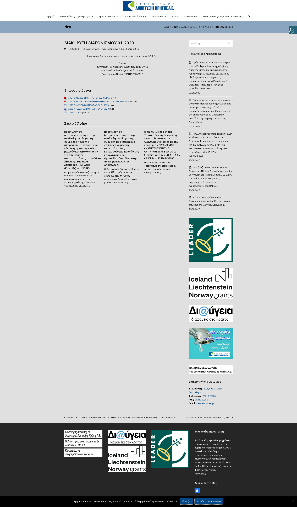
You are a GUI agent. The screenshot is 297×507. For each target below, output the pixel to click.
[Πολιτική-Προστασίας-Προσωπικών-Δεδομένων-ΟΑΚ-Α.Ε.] (83, 446)
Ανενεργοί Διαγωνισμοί (113, 48)
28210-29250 (201, 399)
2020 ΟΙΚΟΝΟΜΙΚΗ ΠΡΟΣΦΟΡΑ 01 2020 (88, 105)
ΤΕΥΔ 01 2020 (75, 112)
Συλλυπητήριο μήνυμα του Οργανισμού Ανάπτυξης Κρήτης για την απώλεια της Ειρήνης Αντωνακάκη (209, 201)
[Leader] (170, 467)
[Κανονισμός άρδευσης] (83, 437)
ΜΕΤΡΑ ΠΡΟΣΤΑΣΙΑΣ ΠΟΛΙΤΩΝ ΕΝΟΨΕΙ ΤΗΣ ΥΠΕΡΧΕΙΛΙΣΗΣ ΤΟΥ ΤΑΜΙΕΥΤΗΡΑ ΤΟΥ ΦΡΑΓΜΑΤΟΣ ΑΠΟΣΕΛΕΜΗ (119, 417)
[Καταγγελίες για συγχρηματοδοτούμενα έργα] (83, 455)
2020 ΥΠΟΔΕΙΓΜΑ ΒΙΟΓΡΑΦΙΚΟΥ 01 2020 (88, 108)
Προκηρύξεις (132, 48)
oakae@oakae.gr (205, 403)
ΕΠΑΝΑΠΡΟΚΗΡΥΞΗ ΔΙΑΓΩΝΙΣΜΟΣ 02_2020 (208, 417)
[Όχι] (292, 501)
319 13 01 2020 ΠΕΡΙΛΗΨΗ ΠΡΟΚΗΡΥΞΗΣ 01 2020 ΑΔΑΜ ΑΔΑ (98, 101)
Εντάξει (186, 501)
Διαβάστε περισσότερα (209, 501)
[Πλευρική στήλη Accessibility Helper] (293, 30)
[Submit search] (229, 43)
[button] (249, 16)
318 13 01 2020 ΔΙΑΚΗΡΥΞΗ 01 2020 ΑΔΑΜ (89, 97)
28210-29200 (209, 396)
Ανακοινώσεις (93, 48)
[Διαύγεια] (127, 443)
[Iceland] (127, 471)
